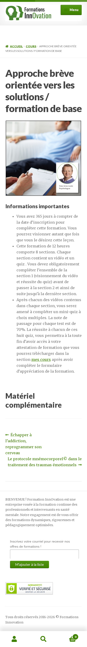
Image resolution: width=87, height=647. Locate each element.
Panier (67, 635)
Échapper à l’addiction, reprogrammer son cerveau (23, 443)
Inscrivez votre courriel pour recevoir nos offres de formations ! (40, 544)
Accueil (16, 46)
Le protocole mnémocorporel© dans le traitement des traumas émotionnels (44, 461)
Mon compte (14, 639)
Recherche (43, 639)
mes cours (41, 359)
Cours (31, 46)
